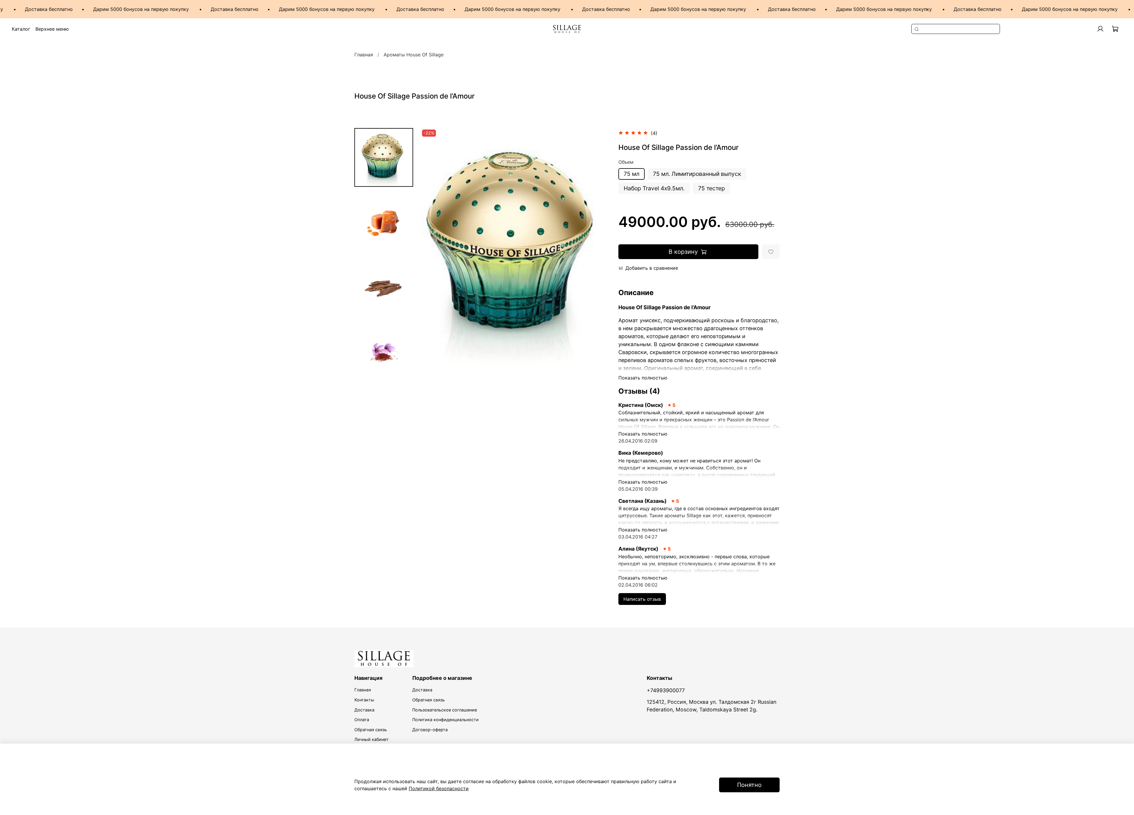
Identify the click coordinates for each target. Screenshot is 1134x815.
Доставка (364, 709)
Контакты (364, 699)
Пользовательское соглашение (444, 709)
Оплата (361, 719)
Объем (625, 162)
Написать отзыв (642, 599)
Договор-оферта (430, 729)
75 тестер (711, 188)
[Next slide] (384, 356)
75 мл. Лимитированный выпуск (697, 173)
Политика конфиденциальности (445, 719)
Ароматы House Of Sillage (414, 55)
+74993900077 (666, 690)
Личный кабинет (371, 739)
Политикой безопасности (439, 788)
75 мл (631, 173)
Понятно (749, 784)
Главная (363, 55)
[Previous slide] (432, 246)
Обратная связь (370, 729)
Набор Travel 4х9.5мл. (654, 188)
